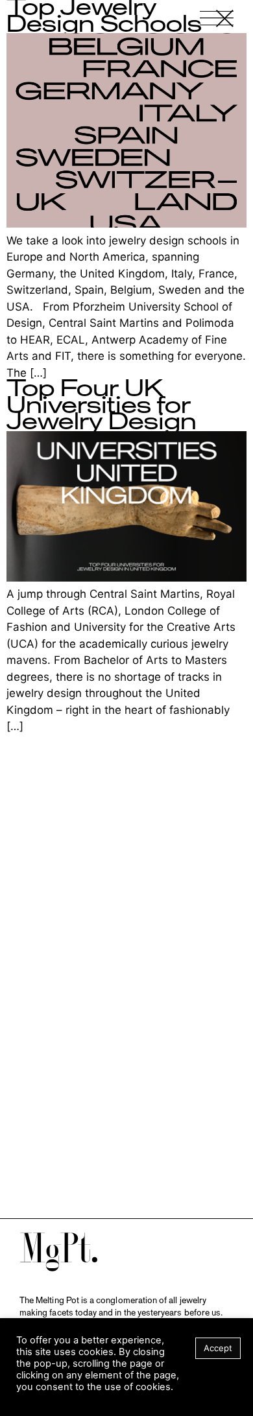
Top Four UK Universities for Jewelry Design (101, 405)
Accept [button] (218, 1348)
